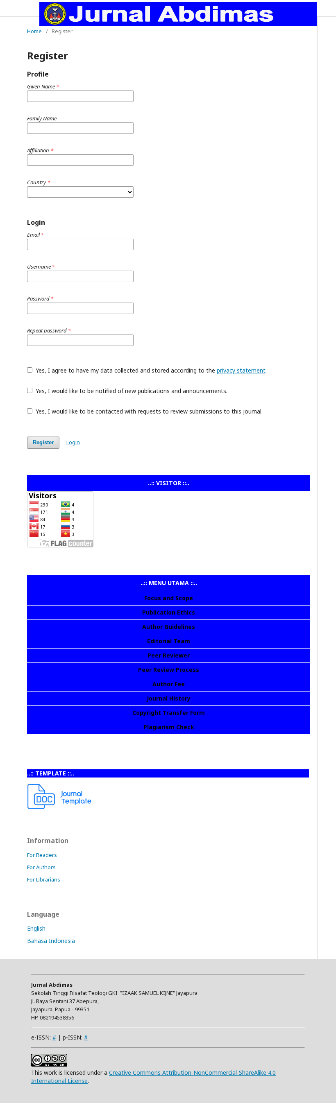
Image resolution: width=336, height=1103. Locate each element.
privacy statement (241, 370)
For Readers (42, 855)
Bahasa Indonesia (51, 941)
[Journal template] (60, 807)
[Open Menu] (27, 8)
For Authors (41, 867)
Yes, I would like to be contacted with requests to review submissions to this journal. (148, 411)
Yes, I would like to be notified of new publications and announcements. (130, 391)
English (36, 928)
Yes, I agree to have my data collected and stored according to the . (150, 370)
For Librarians (43, 879)
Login (73, 442)
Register (43, 442)
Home (34, 31)
